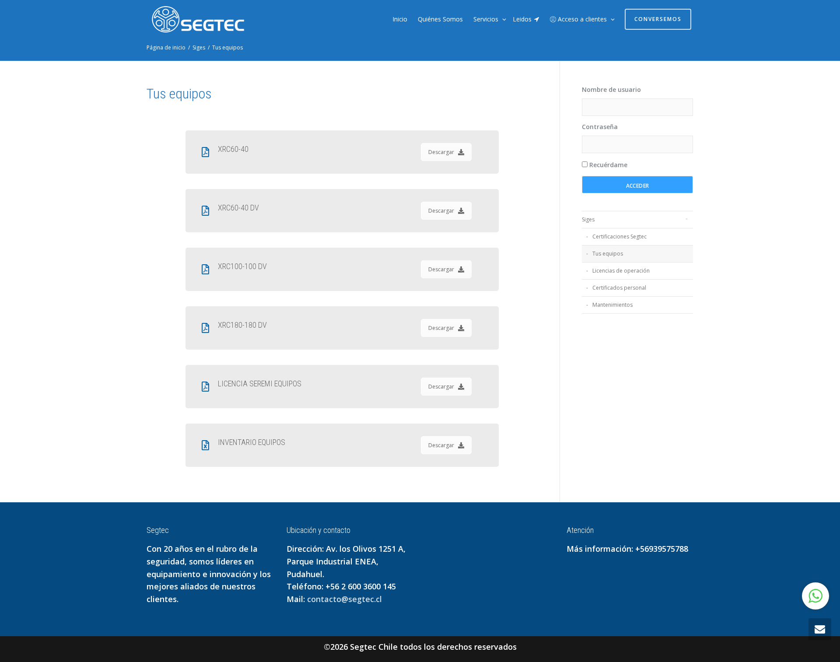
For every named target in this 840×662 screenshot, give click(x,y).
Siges (588, 219)
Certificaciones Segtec (619, 236)
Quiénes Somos (440, 19)
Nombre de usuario (611, 89)
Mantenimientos (612, 304)
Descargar (441, 152)
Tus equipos (607, 253)
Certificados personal (619, 287)
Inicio (399, 19)
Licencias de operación (621, 270)
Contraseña (600, 127)
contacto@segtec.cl (344, 599)
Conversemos (658, 19)
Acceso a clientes (582, 19)
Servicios (486, 19)
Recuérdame (607, 165)
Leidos (523, 19)
